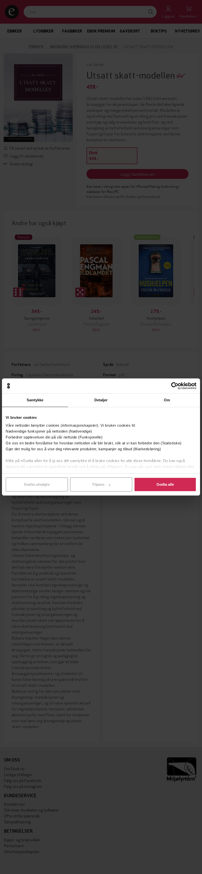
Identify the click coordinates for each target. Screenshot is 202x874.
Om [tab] (167, 400)
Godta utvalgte (37, 484)
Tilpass (98, 484)
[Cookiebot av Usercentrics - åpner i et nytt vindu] (174, 386)
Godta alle (165, 484)
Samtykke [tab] (35, 400)
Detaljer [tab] (101, 400)
